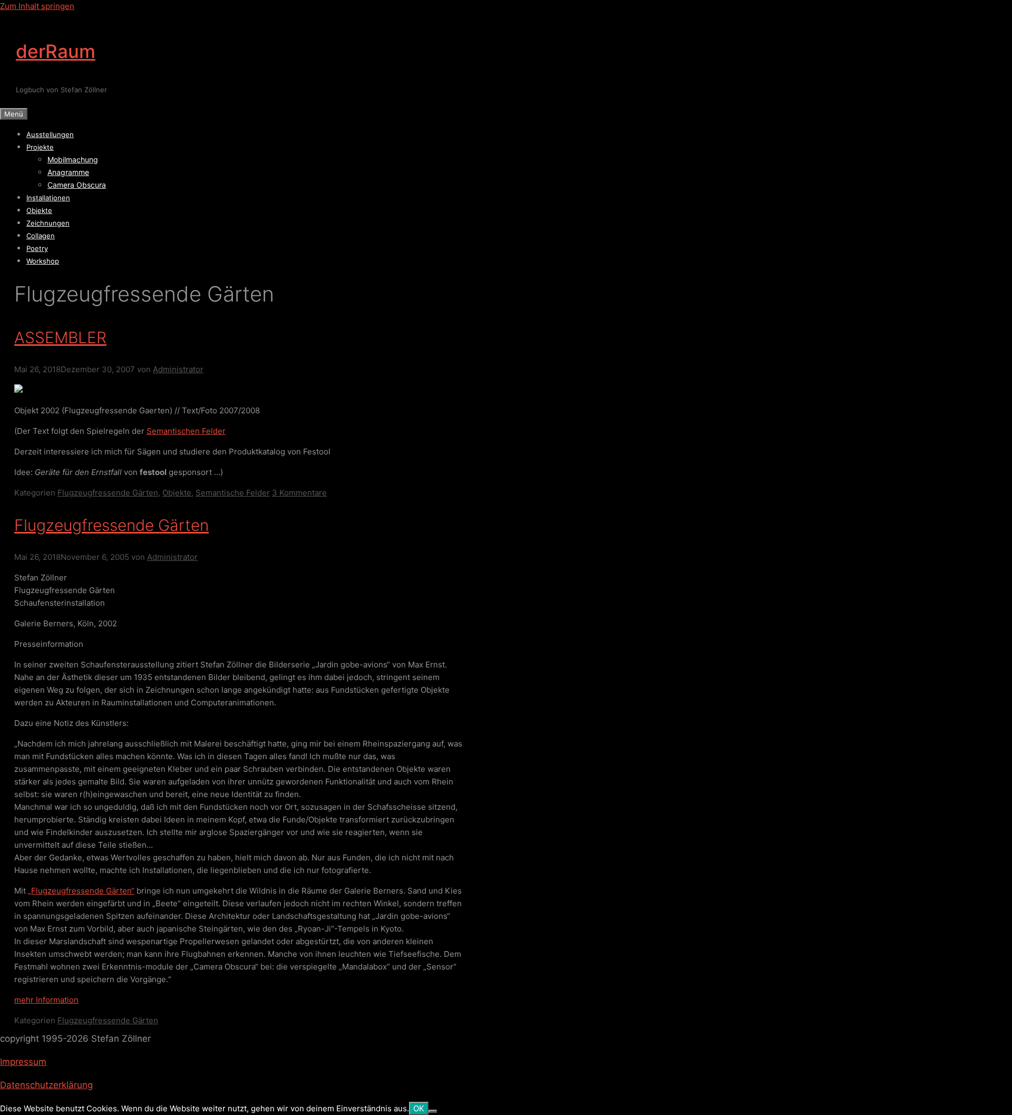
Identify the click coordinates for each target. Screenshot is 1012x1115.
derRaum (55, 51)
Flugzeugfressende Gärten (107, 493)
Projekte (40, 147)
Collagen (40, 235)
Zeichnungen (48, 223)
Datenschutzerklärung (46, 1085)
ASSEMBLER (60, 337)
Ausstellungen (50, 134)
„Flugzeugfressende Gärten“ (81, 891)
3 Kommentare (299, 493)
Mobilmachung (72, 159)
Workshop (42, 261)
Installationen (48, 197)
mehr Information (46, 1000)
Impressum (23, 1061)
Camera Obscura (76, 184)
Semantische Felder (233, 493)
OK (418, 1108)
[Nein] (433, 1111)
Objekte (39, 210)
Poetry (37, 248)
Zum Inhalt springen (37, 6)
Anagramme (68, 172)
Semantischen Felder (186, 431)
